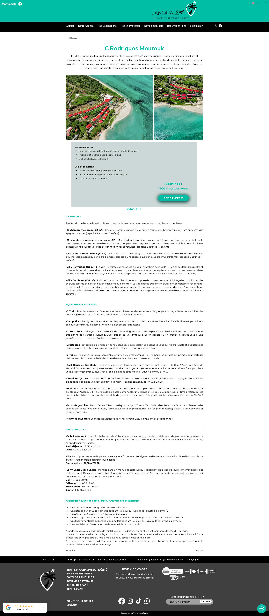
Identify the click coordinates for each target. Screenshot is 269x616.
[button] (219, 25)
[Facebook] (121, 601)
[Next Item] (198, 107)
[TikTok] (138, 601)
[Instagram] (130, 601)
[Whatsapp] (147, 601)
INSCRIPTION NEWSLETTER (186, 597)
